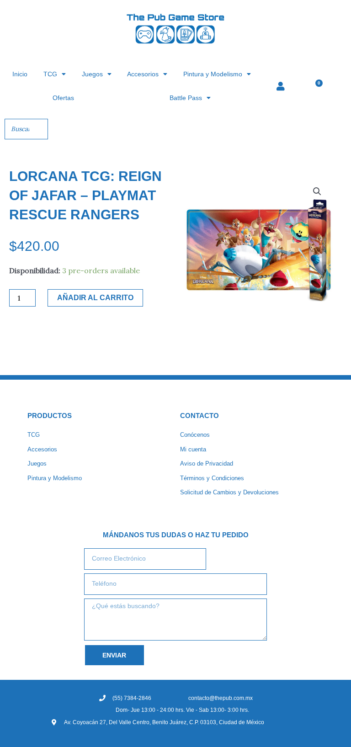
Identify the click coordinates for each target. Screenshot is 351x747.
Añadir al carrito (95, 298)
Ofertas (63, 97)
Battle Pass (186, 97)
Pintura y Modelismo (212, 74)
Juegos (92, 74)
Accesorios (143, 74)
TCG (50, 74)
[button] (317, 191)
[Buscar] (38, 129)
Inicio (19, 74)
